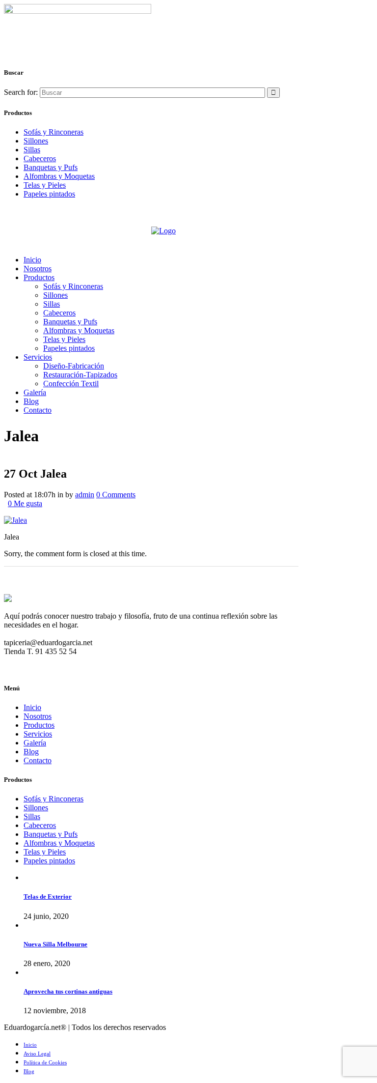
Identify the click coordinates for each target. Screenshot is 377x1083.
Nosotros (38, 716)
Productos (39, 725)
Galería (35, 743)
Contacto (38, 760)
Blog (31, 751)
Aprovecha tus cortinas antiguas (68, 991)
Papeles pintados (49, 194)
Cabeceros (40, 158)
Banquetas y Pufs (51, 167)
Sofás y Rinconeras (53, 132)
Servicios (38, 734)
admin (84, 494)
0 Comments (115, 494)
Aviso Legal (37, 1053)
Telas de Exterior (48, 896)
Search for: (21, 92)
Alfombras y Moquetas (59, 176)
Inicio (32, 707)
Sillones (36, 141)
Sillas (32, 149)
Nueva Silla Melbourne (55, 944)
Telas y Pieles (45, 185)
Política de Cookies (45, 1062)
